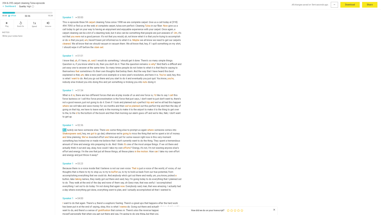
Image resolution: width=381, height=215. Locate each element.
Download (350, 4)
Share (370, 4)
